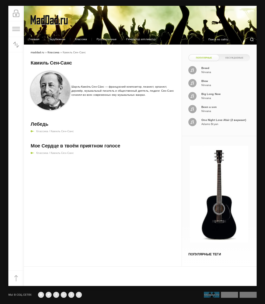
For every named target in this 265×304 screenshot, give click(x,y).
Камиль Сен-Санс (62, 131)
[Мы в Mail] (79, 295)
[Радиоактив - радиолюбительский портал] (211, 295)
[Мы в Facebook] (56, 295)
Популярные (204, 58)
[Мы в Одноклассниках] (71, 295)
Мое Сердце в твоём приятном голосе (75, 145)
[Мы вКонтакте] (41, 295)
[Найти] (251, 39)
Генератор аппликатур (141, 39)
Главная (34, 39)
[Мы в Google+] (64, 295)
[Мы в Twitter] (49, 295)
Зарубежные (57, 39)
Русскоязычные (107, 39)
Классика (81, 39)
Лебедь (39, 124)
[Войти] (16, 13)
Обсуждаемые (234, 58)
